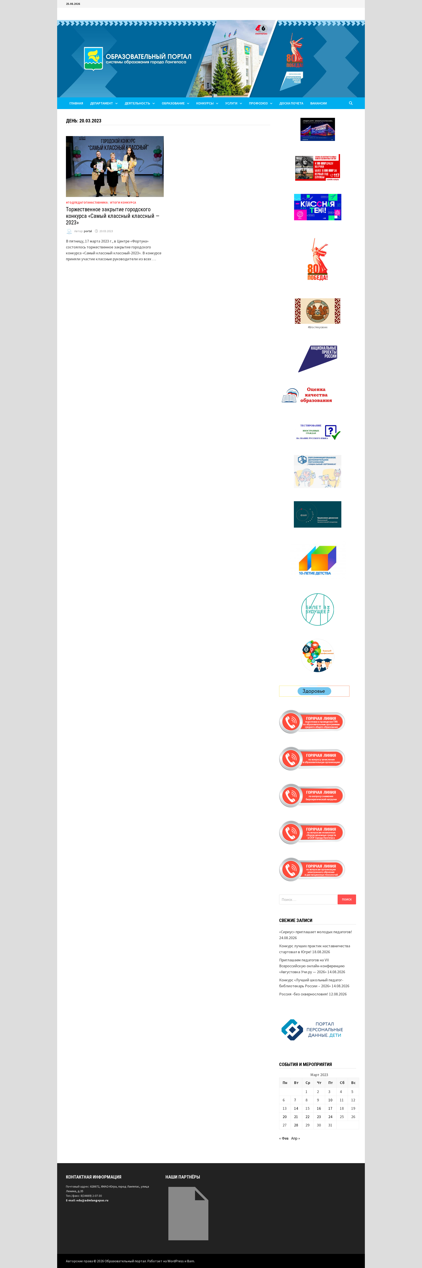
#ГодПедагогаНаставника (87, 202)
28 (296, 1125)
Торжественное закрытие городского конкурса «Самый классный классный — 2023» (112, 216)
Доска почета (291, 103)
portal (88, 231)
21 (296, 1116)
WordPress (175, 1261)
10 (330, 1099)
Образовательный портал (125, 1261)
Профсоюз (258, 103)
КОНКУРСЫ (205, 103)
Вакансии (318, 103)
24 (330, 1116)
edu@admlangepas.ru (92, 1200)
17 (330, 1108)
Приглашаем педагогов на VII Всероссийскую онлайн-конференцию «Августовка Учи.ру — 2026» (312, 965)
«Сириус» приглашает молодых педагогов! (315, 931)
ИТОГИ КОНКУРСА (123, 202)
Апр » (295, 1138)
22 (307, 1116)
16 (319, 1108)
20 (285, 1116)
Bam (190, 1261)
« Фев (284, 1138)
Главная (76, 103)
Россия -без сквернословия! (303, 994)
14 (296, 1108)
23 (319, 1116)
